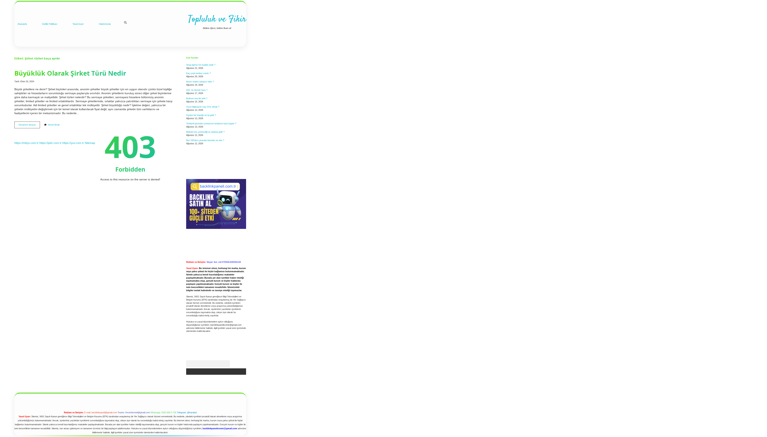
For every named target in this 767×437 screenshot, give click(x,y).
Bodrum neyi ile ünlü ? (196, 98)
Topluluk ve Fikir (217, 19)
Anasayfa (22, 24)
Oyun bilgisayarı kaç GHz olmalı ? (202, 107)
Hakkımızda (105, 24)
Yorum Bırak (54, 125)
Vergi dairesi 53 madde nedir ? (200, 65)
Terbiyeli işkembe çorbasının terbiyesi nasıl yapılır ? (211, 123)
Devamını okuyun (29, 125)
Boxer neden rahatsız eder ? (200, 81)
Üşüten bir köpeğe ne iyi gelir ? (201, 115)
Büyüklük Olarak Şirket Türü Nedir (70, 73)
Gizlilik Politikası (49, 24)
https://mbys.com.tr (26, 142)
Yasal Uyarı (78, 24)
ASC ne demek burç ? (197, 90)
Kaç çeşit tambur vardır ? (198, 73)
